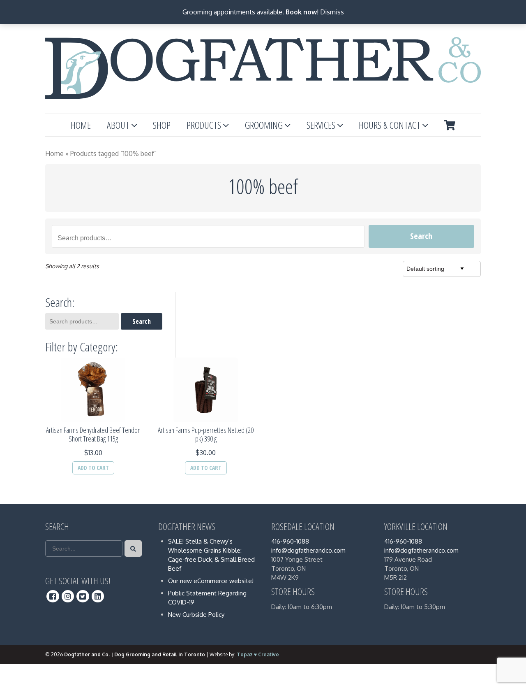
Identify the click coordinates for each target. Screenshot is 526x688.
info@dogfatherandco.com (308, 550)
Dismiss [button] (332, 12)
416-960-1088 (290, 541)
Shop (162, 125)
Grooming (264, 125)
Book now (301, 12)
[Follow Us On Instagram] (68, 596)
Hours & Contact (389, 125)
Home (81, 125)
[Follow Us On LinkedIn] (98, 596)
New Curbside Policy (196, 614)
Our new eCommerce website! (211, 581)
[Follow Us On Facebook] (52, 596)
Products (204, 125)
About (118, 125)
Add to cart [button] (93, 468)
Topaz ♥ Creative (258, 654)
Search (421, 236)
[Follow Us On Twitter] (82, 596)
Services (321, 125)
